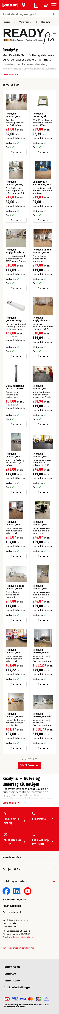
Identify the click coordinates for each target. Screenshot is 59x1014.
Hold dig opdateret (16, 881)
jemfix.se (10, 973)
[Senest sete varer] (55, 33)
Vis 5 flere (27, 765)
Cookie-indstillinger (17, 987)
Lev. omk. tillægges (15, 138)
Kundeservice (12, 857)
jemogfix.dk (12, 966)
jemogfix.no (12, 980)
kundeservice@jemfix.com (22, 937)
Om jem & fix (11, 869)
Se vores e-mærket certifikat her (18, 948)
